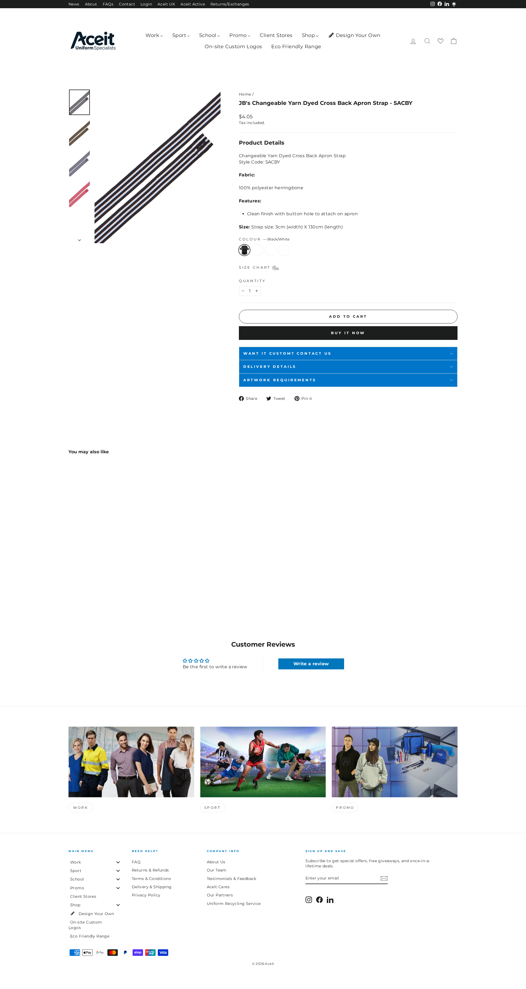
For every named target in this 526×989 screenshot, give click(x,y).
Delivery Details (269, 367)
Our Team (217, 870)
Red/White (283, 250)
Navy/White (270, 250)
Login (146, 4)
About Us (216, 862)
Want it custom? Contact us (287, 353)
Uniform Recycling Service (234, 903)
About (91, 4)
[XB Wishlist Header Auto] (440, 41)
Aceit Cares (218, 887)
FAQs (108, 4)
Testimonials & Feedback (231, 878)
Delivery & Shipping (152, 887)
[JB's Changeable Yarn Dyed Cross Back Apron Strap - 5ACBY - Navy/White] (87, 594)
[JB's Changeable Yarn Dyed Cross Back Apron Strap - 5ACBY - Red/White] (94, 594)
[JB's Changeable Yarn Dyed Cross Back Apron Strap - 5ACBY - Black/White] (72, 594)
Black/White (244, 250)
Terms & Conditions (151, 878)
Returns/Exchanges (229, 4)
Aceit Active (193, 4)
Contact (127, 4)
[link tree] (454, 4)
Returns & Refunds (150, 870)
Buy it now (348, 333)
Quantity (252, 281)
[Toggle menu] (118, 862)
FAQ (136, 862)
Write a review (311, 663)
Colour (264, 239)
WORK (80, 807)
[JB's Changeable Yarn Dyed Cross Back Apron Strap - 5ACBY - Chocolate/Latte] (79, 594)
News (73, 4)
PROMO (345, 807)
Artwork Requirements (279, 380)
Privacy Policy (146, 895)
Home (245, 94)
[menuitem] (154, 35)
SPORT (212, 807)
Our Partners (220, 895)
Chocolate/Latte (257, 250)
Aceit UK (166, 4)
